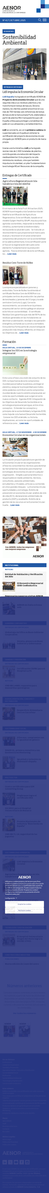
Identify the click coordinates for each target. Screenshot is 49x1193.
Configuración (11, 898)
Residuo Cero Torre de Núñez (18, 263)
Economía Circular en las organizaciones (24, 435)
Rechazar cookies (24, 910)
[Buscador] (39, 20)
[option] (24, 537)
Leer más (11, 253)
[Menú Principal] (44, 20)
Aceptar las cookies (24, 904)
